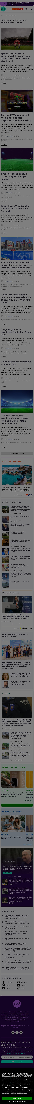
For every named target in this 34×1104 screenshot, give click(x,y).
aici (11, 1082)
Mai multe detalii (12, 1077)
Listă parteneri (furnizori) (6, 1094)
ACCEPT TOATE (17, 1098)
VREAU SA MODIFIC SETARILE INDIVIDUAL (17, 1101)
